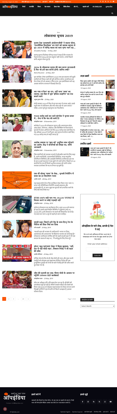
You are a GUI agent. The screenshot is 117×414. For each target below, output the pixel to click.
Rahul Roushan (39, 73)
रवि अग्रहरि (37, 227)
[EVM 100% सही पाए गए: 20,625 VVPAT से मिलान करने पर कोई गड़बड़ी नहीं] (17, 204)
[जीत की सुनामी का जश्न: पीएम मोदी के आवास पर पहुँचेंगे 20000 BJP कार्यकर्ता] (17, 279)
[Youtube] (113, 1)
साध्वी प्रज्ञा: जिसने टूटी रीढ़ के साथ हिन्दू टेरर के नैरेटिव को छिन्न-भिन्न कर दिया (53, 223)
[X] (108, 1)
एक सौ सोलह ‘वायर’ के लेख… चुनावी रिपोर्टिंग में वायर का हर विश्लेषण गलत (54, 175)
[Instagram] (103, 1)
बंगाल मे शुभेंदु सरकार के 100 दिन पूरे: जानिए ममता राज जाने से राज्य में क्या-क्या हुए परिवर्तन (92, 94)
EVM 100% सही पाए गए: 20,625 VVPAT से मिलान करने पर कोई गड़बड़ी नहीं (54, 199)
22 (23, 299)
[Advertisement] (97, 279)
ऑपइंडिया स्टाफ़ (38, 121)
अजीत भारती (37, 179)
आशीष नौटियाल (38, 254)
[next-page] (28, 299)
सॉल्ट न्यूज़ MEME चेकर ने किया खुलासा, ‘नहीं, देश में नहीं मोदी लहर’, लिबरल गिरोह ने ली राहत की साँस (54, 248)
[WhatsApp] (110, 1)
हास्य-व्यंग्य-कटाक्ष (7, 261)
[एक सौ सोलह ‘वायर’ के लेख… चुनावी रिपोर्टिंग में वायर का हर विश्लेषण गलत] (17, 180)
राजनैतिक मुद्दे (6, 57)
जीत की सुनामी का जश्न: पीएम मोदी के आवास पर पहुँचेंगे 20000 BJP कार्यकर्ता (54, 274)
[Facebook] (100, 1)
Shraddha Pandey (40, 51)
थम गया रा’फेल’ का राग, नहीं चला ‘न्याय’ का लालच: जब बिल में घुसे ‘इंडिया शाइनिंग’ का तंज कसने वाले (53, 94)
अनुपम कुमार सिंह (38, 99)
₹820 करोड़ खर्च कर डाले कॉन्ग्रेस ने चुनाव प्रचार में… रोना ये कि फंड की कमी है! (54, 117)
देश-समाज (5, 157)
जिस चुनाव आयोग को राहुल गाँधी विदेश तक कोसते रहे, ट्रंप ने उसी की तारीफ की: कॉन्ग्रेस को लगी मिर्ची (92, 83)
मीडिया (4, 188)
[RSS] (105, 1)
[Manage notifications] (5, 409)
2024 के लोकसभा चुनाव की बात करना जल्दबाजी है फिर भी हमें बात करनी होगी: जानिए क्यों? (54, 68)
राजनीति (5, 130)
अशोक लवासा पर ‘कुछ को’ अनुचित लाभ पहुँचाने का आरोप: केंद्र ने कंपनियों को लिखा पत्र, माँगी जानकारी (54, 145)
